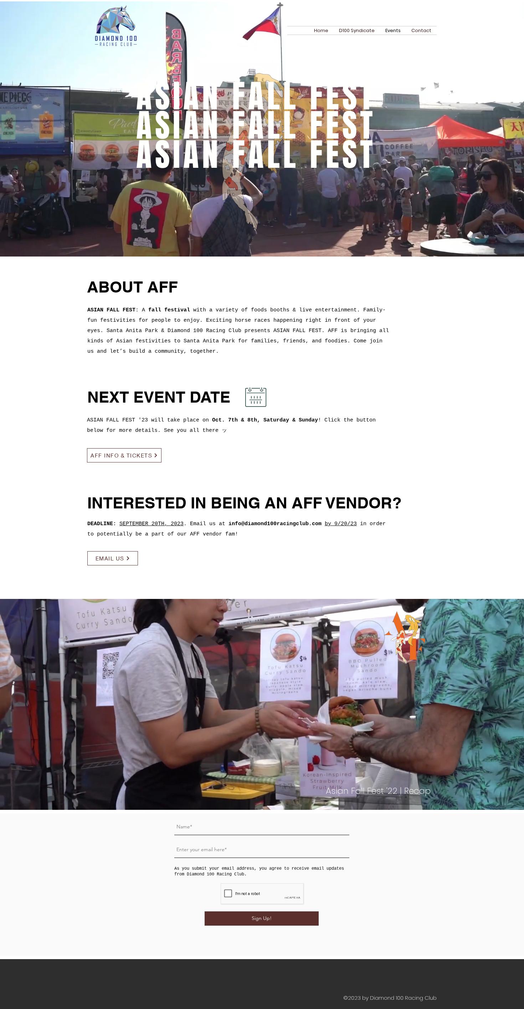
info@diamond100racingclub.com (275, 524)
